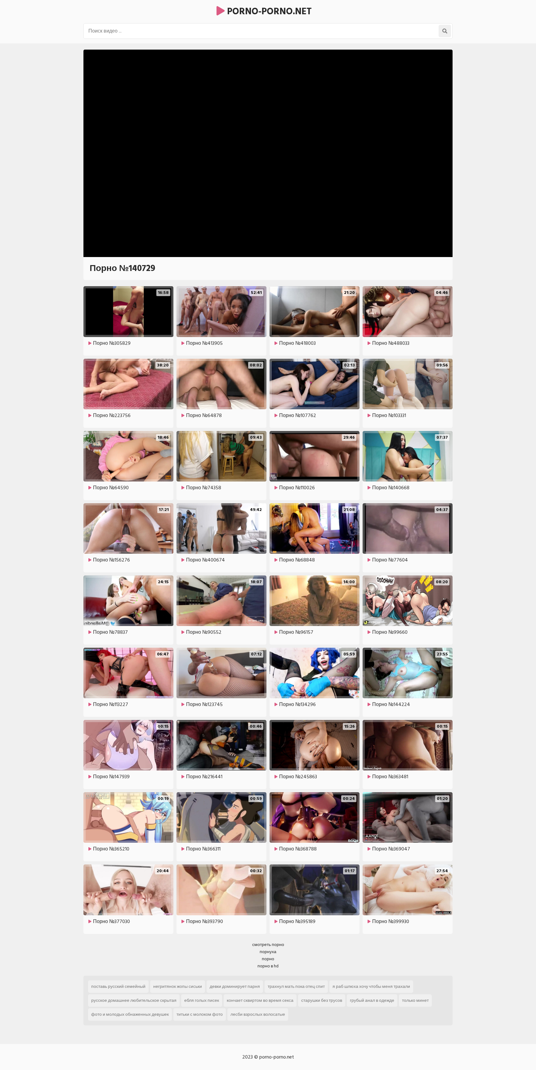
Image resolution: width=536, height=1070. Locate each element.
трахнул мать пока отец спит (296, 986)
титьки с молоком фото (199, 1014)
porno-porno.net (268, 11)
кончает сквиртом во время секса (260, 1000)
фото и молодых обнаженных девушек (130, 1014)
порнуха (268, 951)
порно (268, 958)
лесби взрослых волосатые (257, 1014)
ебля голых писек (201, 1000)
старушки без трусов (321, 1000)
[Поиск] (445, 31)
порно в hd (268, 966)
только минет (415, 1000)
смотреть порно (268, 944)
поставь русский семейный (118, 986)
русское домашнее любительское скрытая (133, 1000)
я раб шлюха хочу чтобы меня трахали (371, 986)
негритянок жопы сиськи (177, 986)
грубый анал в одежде (372, 1000)
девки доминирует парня (235, 986)
